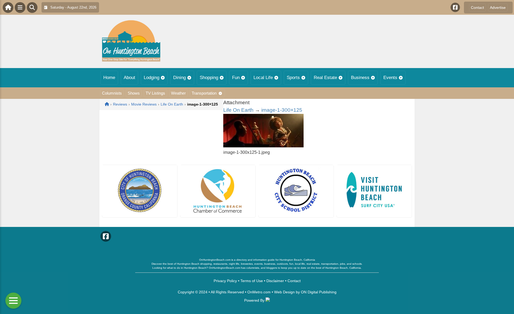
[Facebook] (455, 7)
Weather (178, 93)
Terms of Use (251, 281)
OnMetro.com (259, 292)
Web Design (284, 292)
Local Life (263, 77)
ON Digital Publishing (319, 292)
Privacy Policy (225, 281)
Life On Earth (238, 110)
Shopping (209, 77)
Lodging (151, 77)
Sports (293, 77)
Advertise (498, 7)
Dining (179, 77)
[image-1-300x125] (263, 146)
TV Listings (155, 93)
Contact (477, 7)
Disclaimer (275, 281)
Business (360, 77)
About (129, 77)
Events (390, 77)
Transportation (204, 93)
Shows (134, 93)
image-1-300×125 (281, 110)
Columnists (112, 93)
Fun (236, 77)
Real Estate (325, 77)
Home (109, 77)
